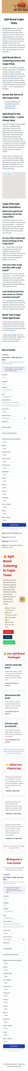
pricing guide (18, 86)
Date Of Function (6, 415)
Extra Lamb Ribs (6, 458)
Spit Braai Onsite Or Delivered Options (11, 439)
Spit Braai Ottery (10, 108)
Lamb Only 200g (6, 452)
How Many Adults (6, 427)
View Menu (8, 632)
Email (3, 394)
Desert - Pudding (6, 504)
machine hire (11, 300)
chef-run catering (7, 80)
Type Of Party (6, 409)
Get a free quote (11, 49)
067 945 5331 (11, 330)
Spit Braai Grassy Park (12, 104)
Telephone (5, 387)
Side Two (4, 491)
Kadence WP (17, 1066)
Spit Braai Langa (10, 106)
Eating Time (5, 421)
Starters (4, 445)
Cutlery (4, 510)
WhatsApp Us (9, 642)
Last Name (5, 381)
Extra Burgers (5, 471)
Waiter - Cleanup (6, 517)
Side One (4, 484)
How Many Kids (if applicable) (9, 433)
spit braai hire (12, 76)
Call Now (7, 637)
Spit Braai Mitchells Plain (12, 101)
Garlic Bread (5, 497)
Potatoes (4, 478)
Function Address (6, 400)
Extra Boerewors (6, 465)
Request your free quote (13, 328)
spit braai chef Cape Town (12, 335)
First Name (5, 374)
